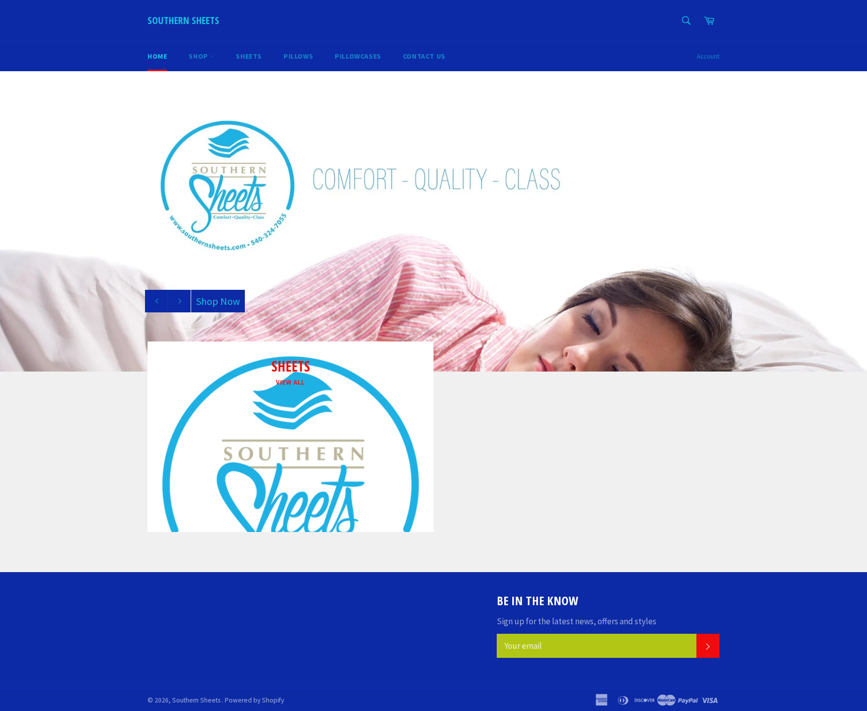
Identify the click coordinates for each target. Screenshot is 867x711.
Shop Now (218, 301)
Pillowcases (358, 56)
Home (157, 56)
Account (708, 56)
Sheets (249, 56)
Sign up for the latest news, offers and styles (576, 621)
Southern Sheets (183, 20)
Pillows (298, 56)
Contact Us (424, 56)
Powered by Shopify (254, 700)
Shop (199, 56)
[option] (433, 221)
